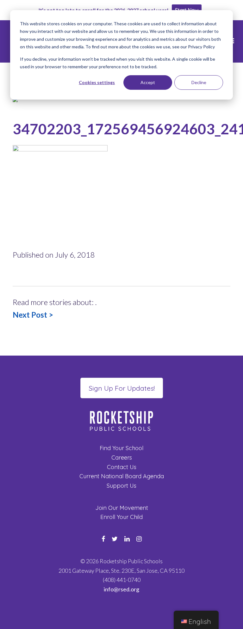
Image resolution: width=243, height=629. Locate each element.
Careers (121, 457)
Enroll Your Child (121, 517)
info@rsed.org (121, 589)
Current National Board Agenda (121, 476)
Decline (198, 82)
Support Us (121, 485)
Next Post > (33, 314)
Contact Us (121, 467)
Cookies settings (97, 82)
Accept (147, 82)
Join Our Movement (121, 507)
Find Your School (121, 448)
